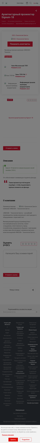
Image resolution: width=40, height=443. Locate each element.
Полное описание (8, 435)
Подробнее (26, 439)
